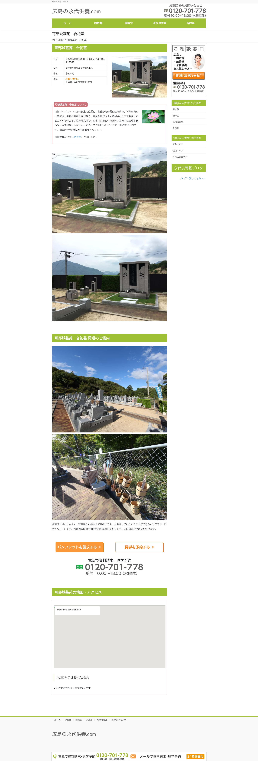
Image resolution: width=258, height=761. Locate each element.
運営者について (119, 720)
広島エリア (178, 144)
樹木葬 (176, 109)
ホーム (57, 720)
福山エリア (178, 150)
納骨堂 (77, 137)
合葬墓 (176, 128)
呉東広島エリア (180, 157)
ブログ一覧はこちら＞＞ (193, 178)
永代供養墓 (178, 122)
